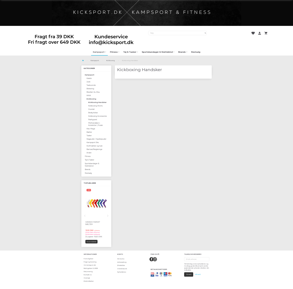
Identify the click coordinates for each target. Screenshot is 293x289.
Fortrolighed (88, 259)
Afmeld (198, 274)
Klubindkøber (89, 281)
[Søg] (205, 33)
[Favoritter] (252, 33)
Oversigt (87, 278)
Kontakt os (88, 275)
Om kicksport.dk (90, 265)
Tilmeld (188, 274)
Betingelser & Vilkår (91, 268)
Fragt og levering (90, 262)
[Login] (259, 33)
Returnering (88, 271)
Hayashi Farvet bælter (92, 223)
